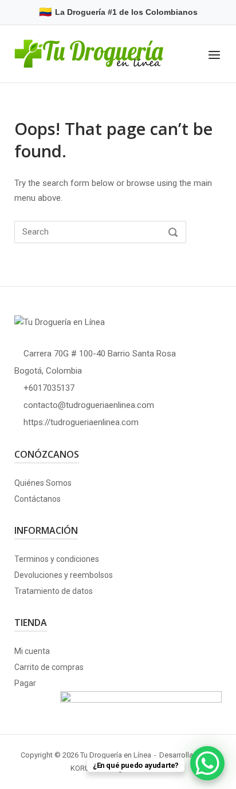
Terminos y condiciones (56, 559)
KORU (80, 768)
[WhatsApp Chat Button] (207, 763)
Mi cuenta (32, 651)
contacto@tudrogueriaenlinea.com (88, 405)
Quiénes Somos (43, 482)
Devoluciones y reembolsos (63, 575)
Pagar (25, 683)
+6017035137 (48, 388)
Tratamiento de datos (53, 591)
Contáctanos (37, 498)
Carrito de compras (49, 667)
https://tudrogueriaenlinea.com (81, 422)
